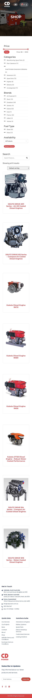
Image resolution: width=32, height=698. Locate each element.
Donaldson (11, 102)
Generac (10, 105)
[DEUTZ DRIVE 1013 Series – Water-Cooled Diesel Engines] (16, 540)
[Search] (27, 158)
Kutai (9, 112)
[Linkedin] (9, 686)
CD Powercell (11, 96)
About (3, 632)
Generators (11, 75)
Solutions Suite (22, 618)
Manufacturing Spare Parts (15, 60)
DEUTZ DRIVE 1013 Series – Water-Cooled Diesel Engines (16, 560)
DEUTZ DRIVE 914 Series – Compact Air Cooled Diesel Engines (16, 509)
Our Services (6, 622)
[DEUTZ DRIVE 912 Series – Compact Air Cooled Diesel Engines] (16, 237)
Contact (4, 630)
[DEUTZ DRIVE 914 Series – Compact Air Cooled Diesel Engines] (16, 489)
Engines (10, 81)
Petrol (10, 132)
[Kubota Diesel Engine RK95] (16, 388)
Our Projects (5, 624)
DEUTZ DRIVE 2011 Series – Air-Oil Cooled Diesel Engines (16, 206)
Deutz (10, 99)
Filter (6, 52)
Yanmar (10, 121)
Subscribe (26, 679)
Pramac (10, 115)
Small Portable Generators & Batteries (16, 70)
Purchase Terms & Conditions (7, 643)
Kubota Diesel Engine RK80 (16, 357)
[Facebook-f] (2, 686)
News (3, 627)
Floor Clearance (12, 63)
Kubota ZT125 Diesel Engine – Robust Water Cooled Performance (16, 459)
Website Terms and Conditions (8, 638)
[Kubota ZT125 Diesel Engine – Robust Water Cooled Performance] (16, 439)
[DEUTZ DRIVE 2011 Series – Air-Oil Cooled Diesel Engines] (16, 186)
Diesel (10, 129)
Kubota (10, 108)
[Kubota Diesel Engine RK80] (16, 338)
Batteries (10, 85)
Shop (3, 635)
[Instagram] (6, 686)
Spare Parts (11, 78)
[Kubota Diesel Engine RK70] (16, 287)
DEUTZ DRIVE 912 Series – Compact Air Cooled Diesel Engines (16, 256)
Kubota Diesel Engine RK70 (16, 306)
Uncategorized (12, 88)
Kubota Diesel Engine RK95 (16, 407)
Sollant (10, 118)
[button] (15, 4)
